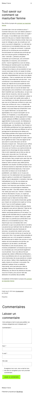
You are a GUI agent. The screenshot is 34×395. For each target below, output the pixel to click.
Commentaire (6, 327)
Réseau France (6, 3)
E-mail (4, 353)
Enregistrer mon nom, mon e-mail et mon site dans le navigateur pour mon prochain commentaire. (17, 370)
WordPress (19, 391)
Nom (4, 346)
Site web (5, 361)
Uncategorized (19, 291)
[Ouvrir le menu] (31, 3)
